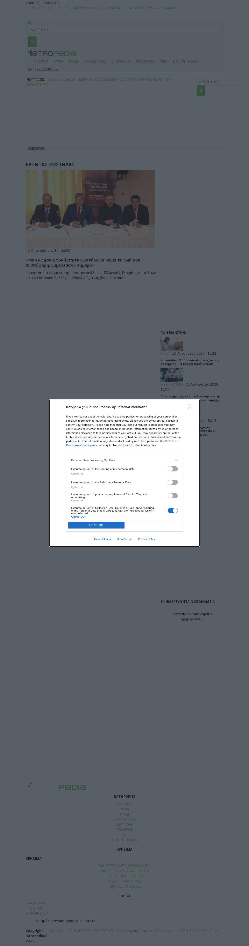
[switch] (173, 468)
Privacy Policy (146, 539)
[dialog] (124, 473)
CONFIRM (96, 525)
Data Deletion (102, 539)
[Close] (192, 407)
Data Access (124, 539)
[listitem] (124, 460)
